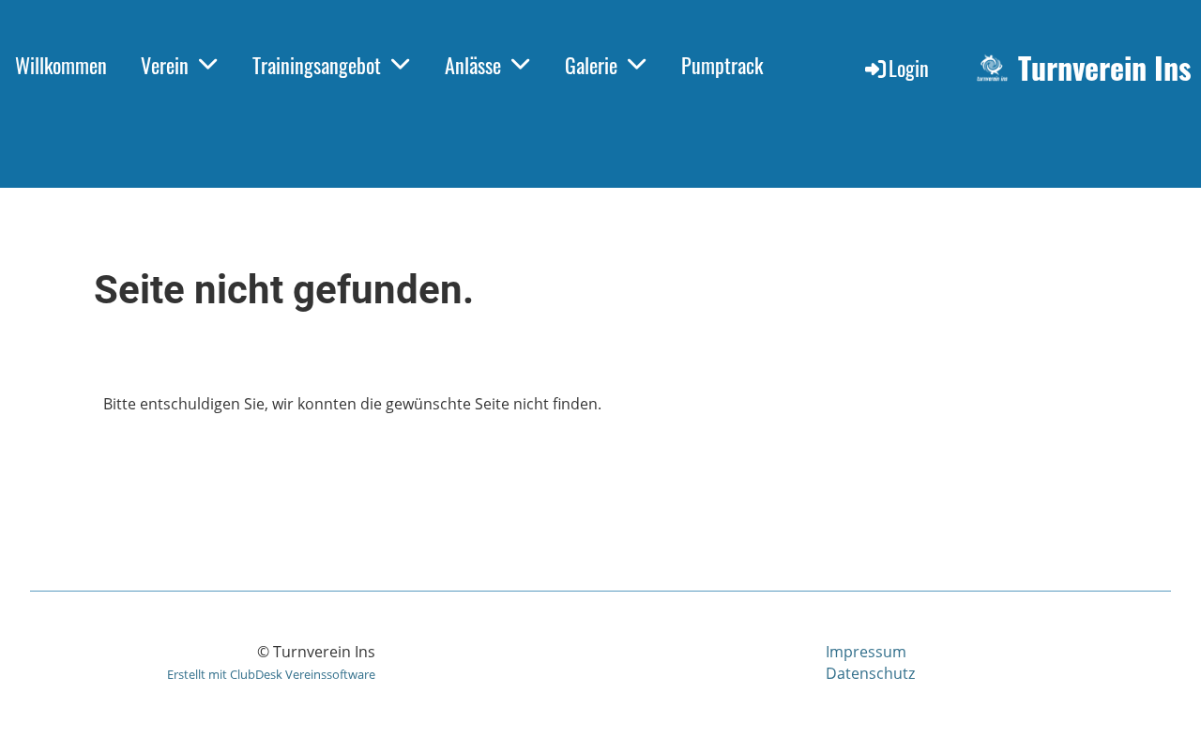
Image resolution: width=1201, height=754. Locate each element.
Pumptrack (722, 65)
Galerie (591, 65)
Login (909, 68)
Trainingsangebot (316, 65)
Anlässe (473, 65)
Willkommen (61, 65)
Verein (165, 65)
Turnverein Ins (1105, 68)
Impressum (866, 651)
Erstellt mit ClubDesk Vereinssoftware (271, 674)
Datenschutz (870, 673)
